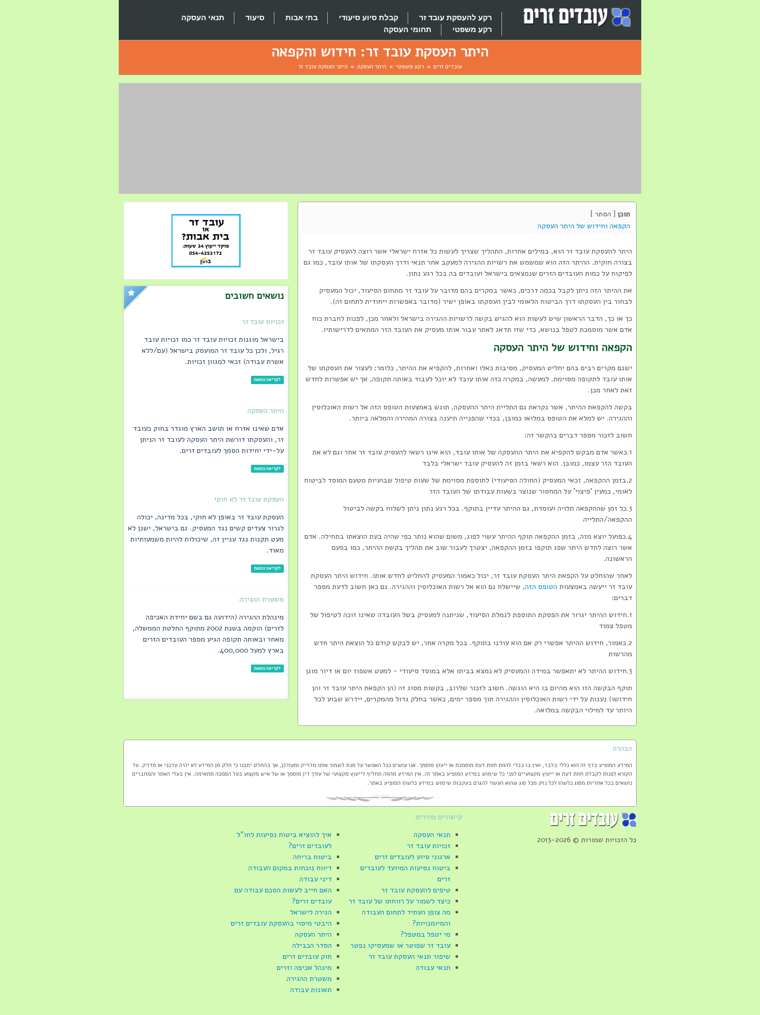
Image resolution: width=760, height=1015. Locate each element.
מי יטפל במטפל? (425, 934)
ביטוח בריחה (312, 857)
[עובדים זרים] (575, 17)
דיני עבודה (315, 879)
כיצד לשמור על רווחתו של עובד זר (399, 901)
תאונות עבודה (311, 990)
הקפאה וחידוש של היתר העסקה (584, 226)
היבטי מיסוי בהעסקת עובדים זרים (281, 923)
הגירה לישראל (311, 912)
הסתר (603, 214)
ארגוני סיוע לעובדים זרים (412, 857)
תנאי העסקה (432, 834)
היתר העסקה (313, 934)
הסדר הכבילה (312, 945)
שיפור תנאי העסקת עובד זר (409, 956)
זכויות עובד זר (428, 846)
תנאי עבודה (433, 967)
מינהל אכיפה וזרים (304, 967)
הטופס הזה (541, 586)
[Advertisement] (380, 138)
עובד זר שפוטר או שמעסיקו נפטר (400, 945)
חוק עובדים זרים (307, 956)
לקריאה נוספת (267, 380)
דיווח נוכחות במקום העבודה (290, 868)
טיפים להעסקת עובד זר (415, 890)
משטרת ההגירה (309, 978)
